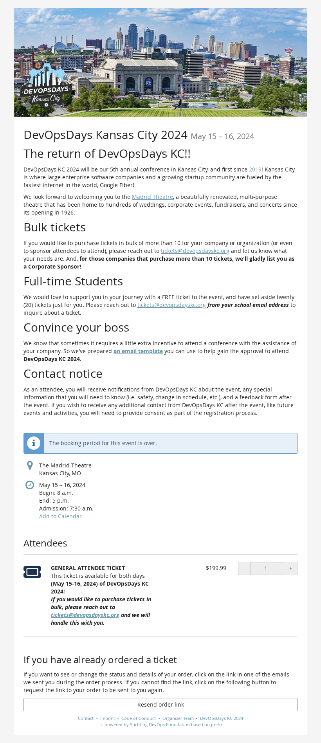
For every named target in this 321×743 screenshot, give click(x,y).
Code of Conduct (138, 718)
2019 (255, 169)
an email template (138, 351)
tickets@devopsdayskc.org (195, 250)
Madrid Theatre (152, 196)
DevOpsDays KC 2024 (221, 718)
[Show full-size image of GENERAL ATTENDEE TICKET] (32, 572)
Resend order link (160, 704)
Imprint (107, 718)
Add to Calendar (60, 516)
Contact (86, 718)
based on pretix (207, 724)
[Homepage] (160, 62)
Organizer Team (178, 718)
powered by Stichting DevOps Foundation (147, 724)
